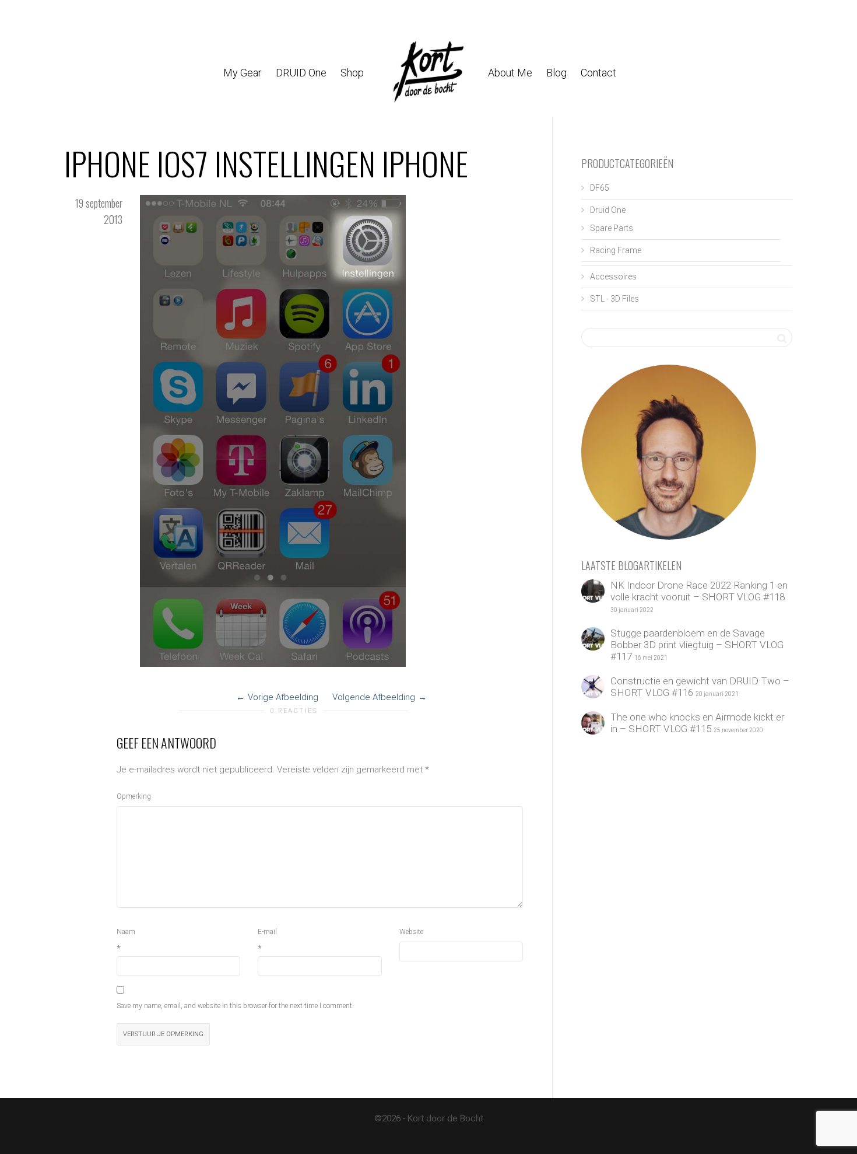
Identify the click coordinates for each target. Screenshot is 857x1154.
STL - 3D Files (614, 298)
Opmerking (134, 796)
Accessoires (613, 276)
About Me (510, 73)
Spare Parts (611, 228)
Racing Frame (615, 250)
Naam (126, 932)
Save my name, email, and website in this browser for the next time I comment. (235, 1006)
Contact (598, 73)
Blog (556, 73)
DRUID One (301, 73)
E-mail (267, 932)
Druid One (608, 210)
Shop (353, 73)
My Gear (242, 73)
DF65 (599, 188)
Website (411, 932)
